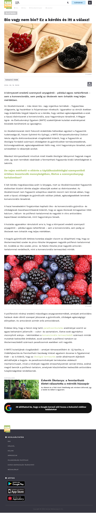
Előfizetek (78, 2)
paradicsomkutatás (53, 328)
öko (24, 8)
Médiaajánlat (13, 469)
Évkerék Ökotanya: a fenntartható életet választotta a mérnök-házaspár (65, 382)
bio (17, 8)
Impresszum (12, 455)
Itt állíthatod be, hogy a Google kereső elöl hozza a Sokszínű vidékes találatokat (51, 408)
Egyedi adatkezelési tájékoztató (21, 465)
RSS (9, 441)
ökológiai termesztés (44, 356)
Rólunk (11, 451)
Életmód (11, 13)
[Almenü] (17, 2)
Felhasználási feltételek (18, 460)
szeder (50, 8)
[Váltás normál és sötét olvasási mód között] (68, 2)
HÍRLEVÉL (11, 446)
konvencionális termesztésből (57, 335)
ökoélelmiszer (36, 8)
